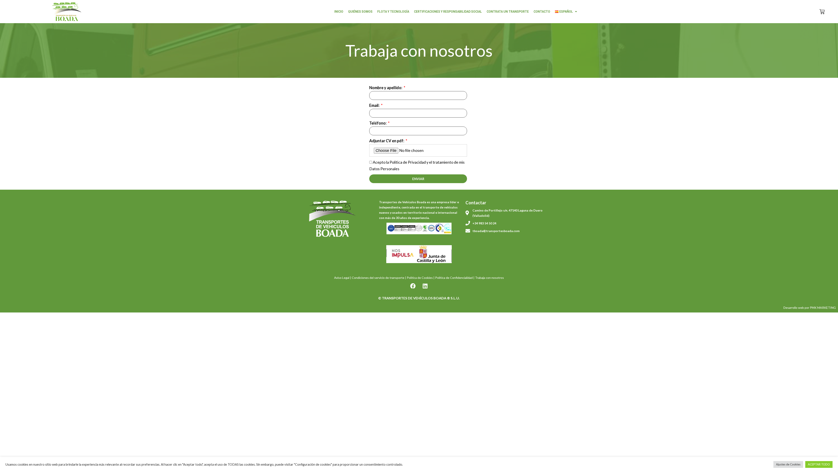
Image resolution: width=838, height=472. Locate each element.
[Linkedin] (425, 285)
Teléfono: (378, 123)
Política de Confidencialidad (454, 277)
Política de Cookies (420, 277)
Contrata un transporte (508, 11)
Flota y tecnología (393, 11)
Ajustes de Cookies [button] (788, 464)
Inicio (338, 11)
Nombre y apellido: (386, 87)
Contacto (542, 11)
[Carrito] (822, 11)
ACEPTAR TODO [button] (819, 464)
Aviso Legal (341, 277)
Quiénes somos (360, 11)
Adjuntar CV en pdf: (387, 140)
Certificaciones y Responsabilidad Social (448, 11)
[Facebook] (413, 285)
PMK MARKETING (823, 307)
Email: (374, 105)
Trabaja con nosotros (489, 277)
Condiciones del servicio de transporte (378, 277)
